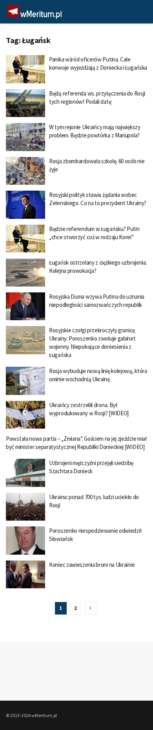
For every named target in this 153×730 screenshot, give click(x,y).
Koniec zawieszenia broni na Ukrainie (92, 564)
